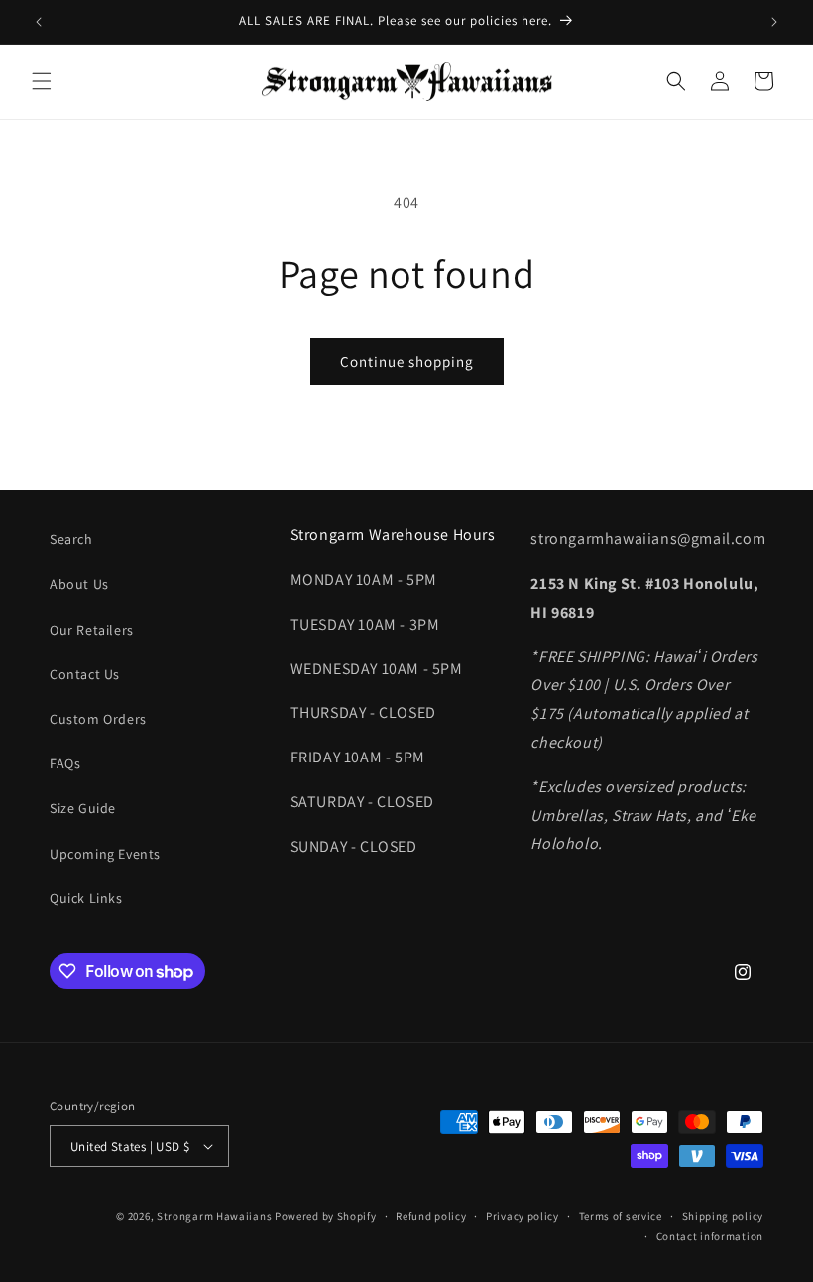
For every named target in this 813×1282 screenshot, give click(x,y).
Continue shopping (407, 361)
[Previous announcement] (38, 22)
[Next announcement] (774, 22)
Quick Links (86, 898)
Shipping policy (723, 1216)
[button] (41, 81)
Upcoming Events (105, 854)
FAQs (65, 763)
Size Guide (83, 808)
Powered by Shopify (326, 1216)
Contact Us (85, 674)
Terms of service (620, 1216)
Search (71, 539)
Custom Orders (98, 719)
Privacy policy (522, 1216)
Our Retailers (92, 630)
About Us (79, 584)
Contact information (709, 1236)
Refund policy (431, 1216)
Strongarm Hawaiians (214, 1216)
